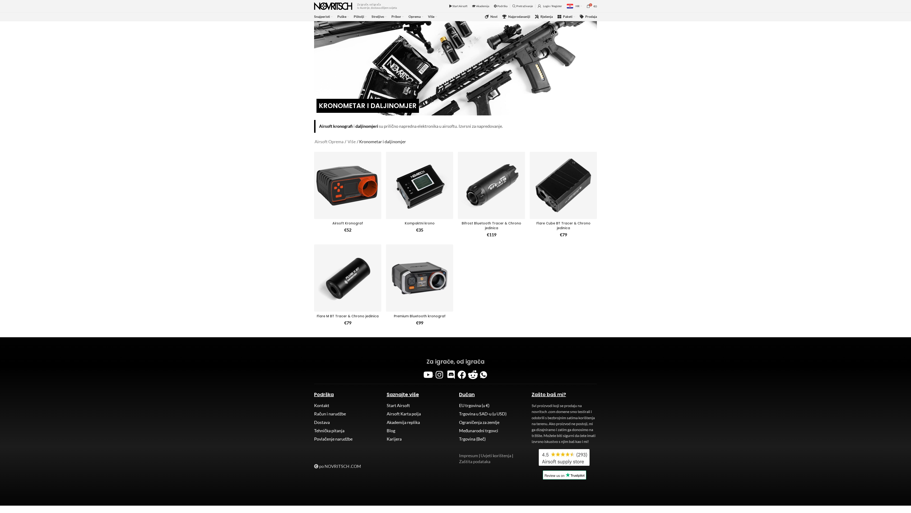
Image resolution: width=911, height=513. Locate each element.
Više (352, 141)
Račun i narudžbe (330, 413)
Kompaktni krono (420, 223)
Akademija (482, 6)
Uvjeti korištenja (496, 455)
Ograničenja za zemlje (479, 422)
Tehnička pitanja (329, 430)
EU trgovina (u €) (474, 405)
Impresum (468, 455)
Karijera (394, 439)
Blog (391, 430)
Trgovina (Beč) (472, 439)
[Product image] (491, 185)
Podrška (502, 6)
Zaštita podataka (474, 461)
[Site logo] (333, 5)
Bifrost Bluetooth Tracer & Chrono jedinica (491, 225)
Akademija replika (403, 422)
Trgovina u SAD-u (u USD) (483, 413)
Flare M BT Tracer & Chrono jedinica (348, 316)
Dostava (322, 422)
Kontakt (321, 405)
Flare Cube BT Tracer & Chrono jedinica (563, 225)
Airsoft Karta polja (404, 413)
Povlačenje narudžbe (333, 439)
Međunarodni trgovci (478, 430)
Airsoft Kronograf (347, 223)
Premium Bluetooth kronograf (420, 316)
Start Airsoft (459, 6)
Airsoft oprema (329, 141)
